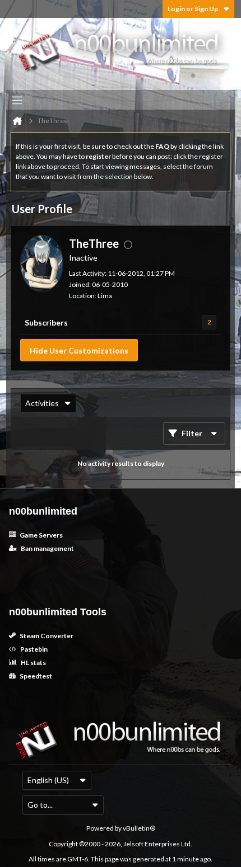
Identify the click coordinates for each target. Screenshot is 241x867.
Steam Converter (45, 636)
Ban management (47, 548)
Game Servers (40, 535)
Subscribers (46, 322)
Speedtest (35, 676)
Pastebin (33, 649)
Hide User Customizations (79, 350)
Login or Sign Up (193, 8)
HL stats (33, 662)
